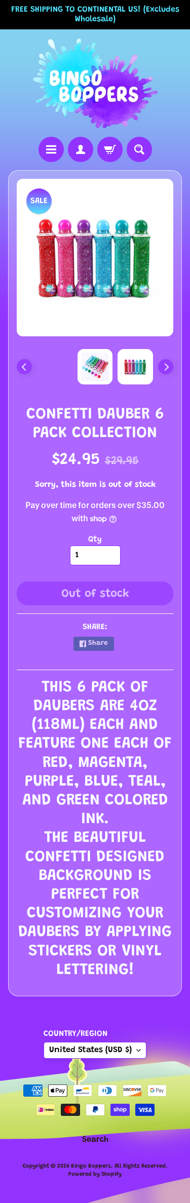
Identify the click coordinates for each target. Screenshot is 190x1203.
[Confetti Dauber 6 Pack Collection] (135, 366)
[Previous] (24, 366)
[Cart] (110, 149)
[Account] (80, 149)
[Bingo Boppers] (95, 83)
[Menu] (51, 149)
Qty (95, 539)
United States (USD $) (90, 1050)
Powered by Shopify (95, 1174)
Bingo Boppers (91, 1166)
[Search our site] (139, 149)
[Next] (165, 366)
